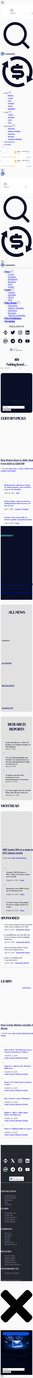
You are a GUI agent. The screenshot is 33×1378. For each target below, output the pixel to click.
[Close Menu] (2, 261)
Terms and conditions (12, 1264)
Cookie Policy (9, 1260)
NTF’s (10, 120)
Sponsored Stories (23, 930)
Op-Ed (10, 106)
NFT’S (11, 297)
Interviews (11, 134)
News (6, 93)
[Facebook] (20, 343)
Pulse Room (8, 126)
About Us (7, 1233)
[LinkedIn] (27, 334)
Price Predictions (9, 142)
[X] (13, 334)
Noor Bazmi (11, 471)
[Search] (26, 187)
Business (11, 95)
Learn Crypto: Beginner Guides (16, 1058)
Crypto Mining (9, 1219)
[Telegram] (13, 343)
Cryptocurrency (10, 1196)
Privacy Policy (9, 1256)
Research (11, 136)
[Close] (2, 1376)
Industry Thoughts (14, 131)
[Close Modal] (12, 10)
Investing (11, 117)
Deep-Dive (11, 128)
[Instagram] (20, 334)
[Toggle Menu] (2, 2)
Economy (11, 103)
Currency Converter (11, 1273)
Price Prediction (10, 1198)
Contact (7, 1238)
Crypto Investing (10, 1217)
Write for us (8, 1242)
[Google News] (16, 351)
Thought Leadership (15, 139)
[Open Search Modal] (16, 51)
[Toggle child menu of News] (10, 92)
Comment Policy (10, 1262)
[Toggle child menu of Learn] (10, 111)
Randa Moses (21, 858)
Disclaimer (29, 157)
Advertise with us (10, 1244)
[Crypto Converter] (16, 258)
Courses (10, 115)
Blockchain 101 (10, 1213)
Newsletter (7, 144)
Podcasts (7, 1204)
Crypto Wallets (9, 1222)
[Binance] (5, 334)
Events (7, 1240)
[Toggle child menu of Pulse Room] (13, 125)
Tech (9, 101)
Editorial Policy (10, 1258)
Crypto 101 (8, 1215)
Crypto (10, 98)
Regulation (11, 109)
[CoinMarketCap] (5, 343)
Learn (6, 112)
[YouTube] (27, 343)
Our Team (8, 1235)
